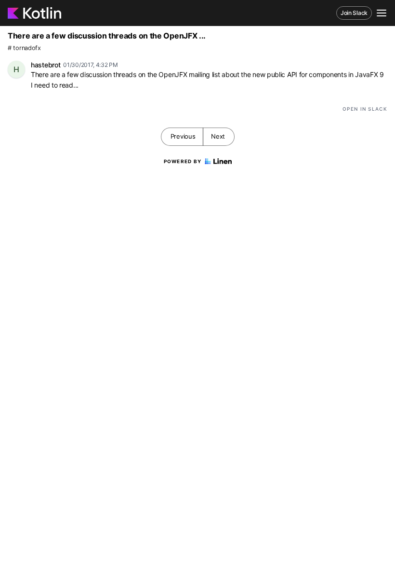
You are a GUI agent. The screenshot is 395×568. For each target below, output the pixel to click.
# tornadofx (24, 48)
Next (218, 136)
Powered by (183, 161)
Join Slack (354, 12)
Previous (183, 136)
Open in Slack (364, 109)
